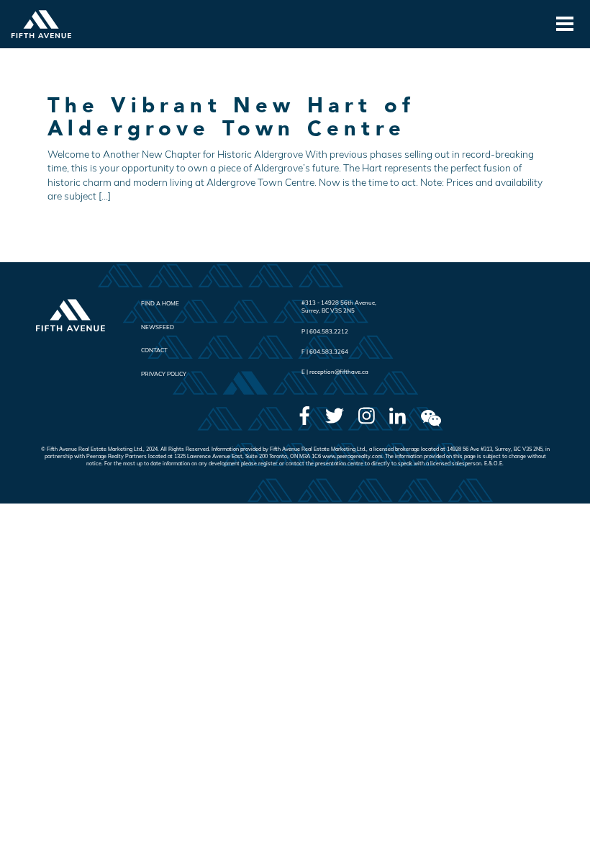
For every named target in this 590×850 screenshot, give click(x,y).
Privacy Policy (163, 373)
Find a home (160, 303)
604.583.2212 (328, 331)
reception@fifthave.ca (338, 371)
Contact (154, 350)
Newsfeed (157, 327)
